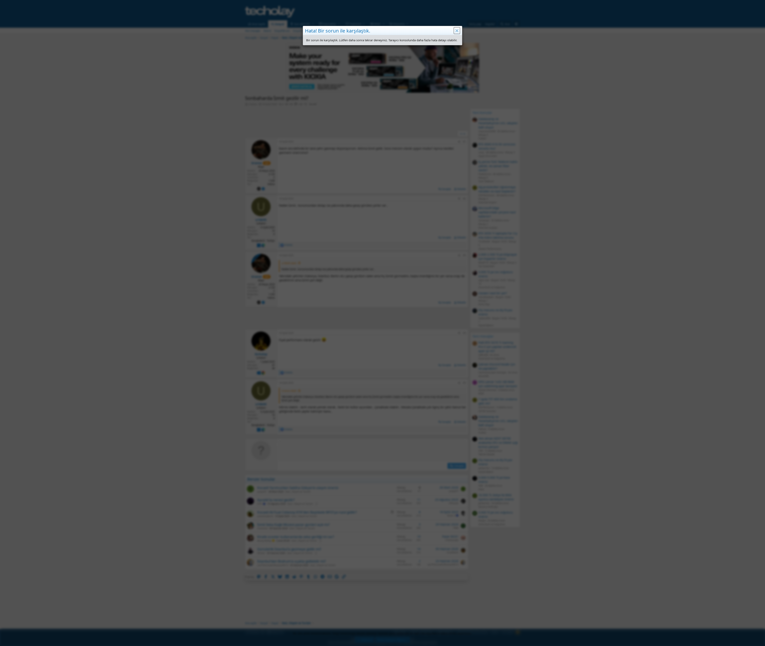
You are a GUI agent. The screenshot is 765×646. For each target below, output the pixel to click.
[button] (457, 30)
